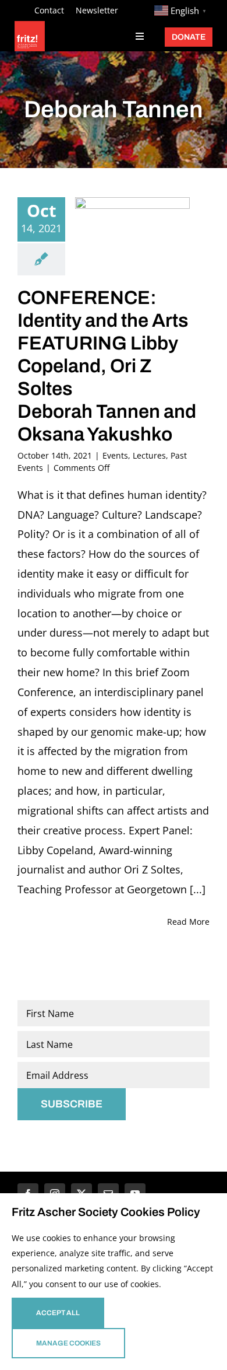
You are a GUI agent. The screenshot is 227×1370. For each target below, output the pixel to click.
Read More (188, 921)
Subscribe (71, 1104)
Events (115, 455)
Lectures (149, 455)
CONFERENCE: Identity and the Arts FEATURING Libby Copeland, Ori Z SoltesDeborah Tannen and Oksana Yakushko (106, 366)
